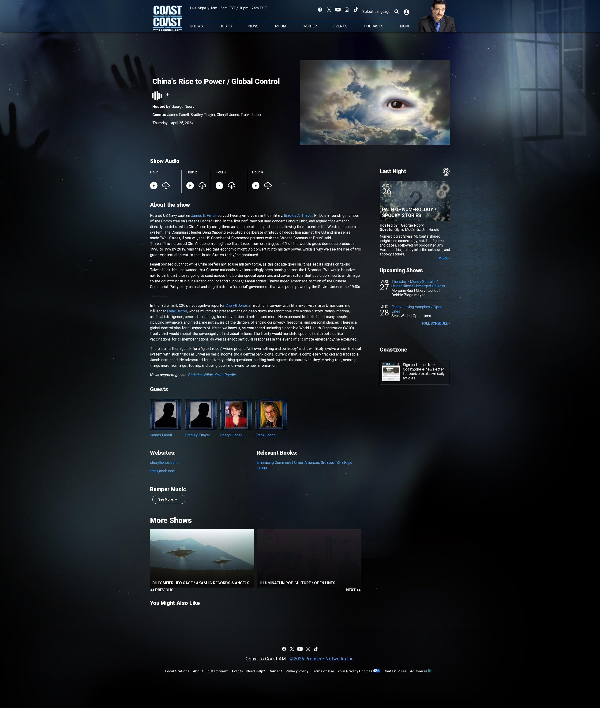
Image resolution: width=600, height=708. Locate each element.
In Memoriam (217, 671)
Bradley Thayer (203, 114)
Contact (275, 671)
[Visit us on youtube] (338, 9)
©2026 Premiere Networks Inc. (322, 659)
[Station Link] (167, 18)
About (198, 671)
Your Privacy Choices (355, 671)
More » (444, 258)
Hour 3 (221, 172)
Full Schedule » (436, 323)
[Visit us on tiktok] (356, 9)
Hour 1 (155, 172)
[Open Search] (396, 11)
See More (165, 499)
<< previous (161, 590)
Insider (310, 26)
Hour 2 (191, 172)
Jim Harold (430, 229)
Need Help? (255, 671)
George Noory (183, 106)
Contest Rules (394, 671)
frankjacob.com (162, 471)
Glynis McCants (407, 229)
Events (340, 26)
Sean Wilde (400, 316)
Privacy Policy (296, 671)
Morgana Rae (402, 290)
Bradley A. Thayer (298, 215)
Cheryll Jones (228, 114)
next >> (353, 590)
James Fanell (178, 114)
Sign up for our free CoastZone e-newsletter (423, 367)
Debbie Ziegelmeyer (408, 295)
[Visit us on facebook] (320, 9)
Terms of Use (323, 671)
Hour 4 (257, 172)
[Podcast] (446, 172)
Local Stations (177, 671)
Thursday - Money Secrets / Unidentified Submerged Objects (418, 283)
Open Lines (422, 316)
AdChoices (419, 671)
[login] (407, 11)
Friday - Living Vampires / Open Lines (416, 309)
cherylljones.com (164, 462)
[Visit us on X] (329, 9)
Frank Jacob (251, 114)
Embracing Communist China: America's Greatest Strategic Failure (304, 465)
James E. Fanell (204, 215)
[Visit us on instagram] (347, 9)
